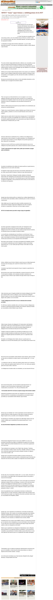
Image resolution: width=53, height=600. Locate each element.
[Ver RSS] (39, 2)
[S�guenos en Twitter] (36, 2)
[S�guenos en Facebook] (38, 2)
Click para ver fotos (18, 22)
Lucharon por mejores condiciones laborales (21, 595)
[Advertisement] (9, 30)
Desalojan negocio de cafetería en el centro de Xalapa (30, 596)
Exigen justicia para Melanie (13, 595)
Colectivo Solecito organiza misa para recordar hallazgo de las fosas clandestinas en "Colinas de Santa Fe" (13, 586)
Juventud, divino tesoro (5, 595)
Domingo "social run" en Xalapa (5, 585)
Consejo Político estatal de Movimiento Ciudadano (30, 585)
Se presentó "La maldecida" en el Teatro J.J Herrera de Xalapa (22, 586)
